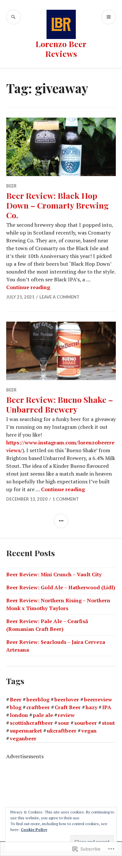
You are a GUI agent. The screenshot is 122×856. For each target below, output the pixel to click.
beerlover (66, 699)
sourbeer (85, 722)
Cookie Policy (34, 829)
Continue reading (28, 287)
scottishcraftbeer (31, 722)
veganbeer (23, 738)
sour (63, 722)
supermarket (26, 730)
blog (15, 707)
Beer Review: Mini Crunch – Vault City (54, 574)
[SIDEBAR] (61, 521)
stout (108, 722)
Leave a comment (59, 297)
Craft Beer (68, 707)
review (66, 715)
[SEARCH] (13, 17)
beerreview (98, 699)
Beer (11, 185)
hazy (91, 707)
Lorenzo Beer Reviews (61, 48)
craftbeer (38, 707)
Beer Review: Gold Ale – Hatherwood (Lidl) (60, 587)
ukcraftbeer (61, 730)
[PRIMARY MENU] (108, 17)
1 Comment (65, 499)
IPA (106, 707)
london (19, 715)
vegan (89, 730)
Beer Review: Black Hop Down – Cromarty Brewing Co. (57, 205)
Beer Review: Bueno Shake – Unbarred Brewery (59, 404)
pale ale (43, 715)
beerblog (37, 699)
